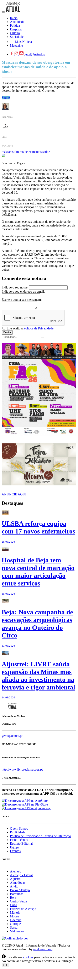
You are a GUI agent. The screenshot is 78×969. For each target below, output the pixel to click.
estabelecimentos (31, 151)
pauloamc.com (42, 949)
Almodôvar (17, 882)
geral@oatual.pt (35, 54)
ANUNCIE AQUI (14, 494)
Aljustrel (15, 879)
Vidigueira (17, 931)
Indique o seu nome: (15, 287)
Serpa (13, 927)
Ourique (15, 924)
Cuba (13, 905)
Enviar (7, 332)
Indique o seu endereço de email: (23, 291)
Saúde (6, 97)
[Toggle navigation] (3, 12)
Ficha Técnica (19, 840)
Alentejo (15, 871)
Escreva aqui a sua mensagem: (22, 299)
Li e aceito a (29, 328)
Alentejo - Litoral (21, 875)
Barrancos (16, 894)
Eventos (15, 851)
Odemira (15, 920)
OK (5, 965)
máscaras (8, 151)
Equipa (14, 847)
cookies (28, 957)
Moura (14, 916)
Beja (13, 897)
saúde (46, 151)
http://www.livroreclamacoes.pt (22, 769)
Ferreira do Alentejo (23, 909)
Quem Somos (19, 828)
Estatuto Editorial (21, 843)
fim (16, 151)
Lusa (4, 136)
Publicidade (17, 832)
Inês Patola (7, 116)
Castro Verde (18, 901)
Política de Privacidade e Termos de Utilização (40, 836)
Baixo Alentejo (20, 890)
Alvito (14, 886)
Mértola (15, 912)
